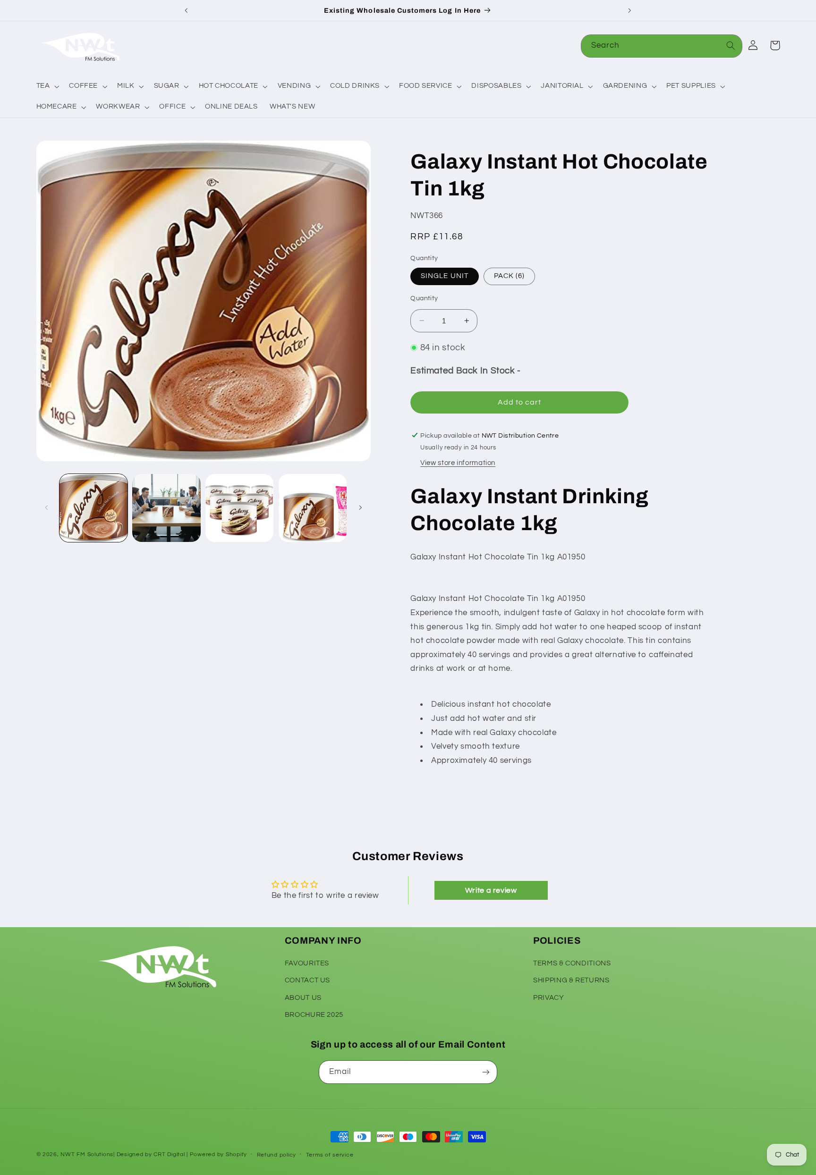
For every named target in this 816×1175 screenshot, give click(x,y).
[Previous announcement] (186, 10)
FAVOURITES (307, 963)
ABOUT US (303, 997)
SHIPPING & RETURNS (571, 980)
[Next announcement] (629, 10)
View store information (457, 462)
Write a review (491, 890)
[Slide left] (46, 508)
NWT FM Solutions (86, 1154)
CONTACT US (307, 980)
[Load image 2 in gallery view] (166, 508)
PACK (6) (509, 275)
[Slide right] (360, 508)
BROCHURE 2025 (314, 1014)
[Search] (731, 46)
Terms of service (330, 1155)
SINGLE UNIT (444, 275)
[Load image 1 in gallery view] (94, 508)
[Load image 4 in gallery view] (313, 508)
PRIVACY (548, 997)
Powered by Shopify (218, 1154)
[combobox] (661, 46)
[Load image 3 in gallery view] (239, 508)
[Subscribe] (486, 1071)
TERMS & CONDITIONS (572, 963)
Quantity (424, 298)
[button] (46, 86)
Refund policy (277, 1155)
